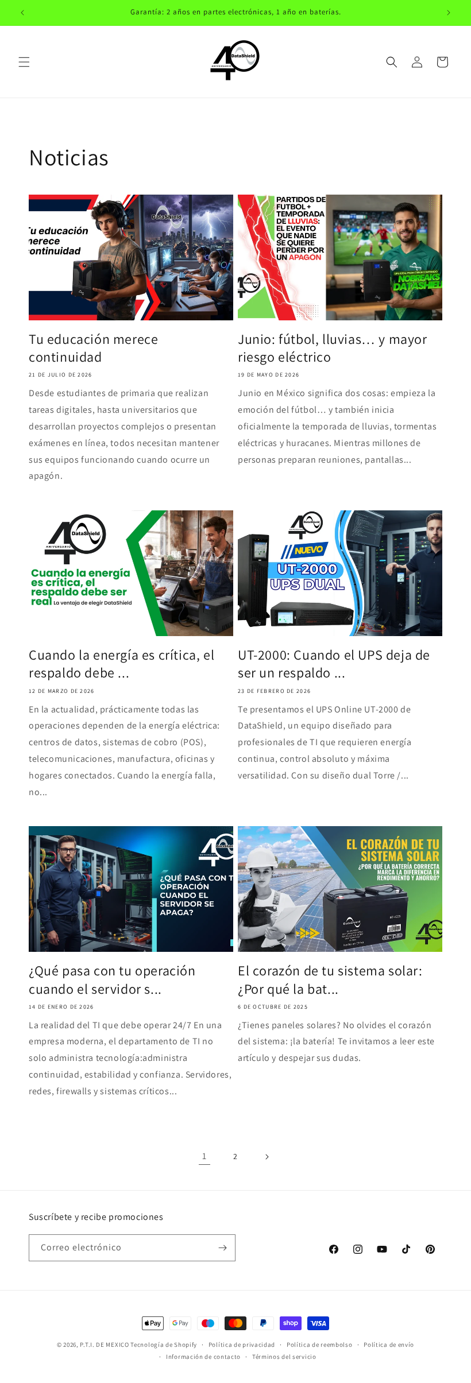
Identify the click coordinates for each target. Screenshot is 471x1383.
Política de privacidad (242, 1345)
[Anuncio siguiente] (448, 12)
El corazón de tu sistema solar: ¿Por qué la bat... (330, 979)
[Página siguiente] (266, 1156)
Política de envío (389, 1345)
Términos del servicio (284, 1357)
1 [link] (204, 1156)
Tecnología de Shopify (163, 1345)
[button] (24, 62)
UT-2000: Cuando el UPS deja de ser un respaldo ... (334, 663)
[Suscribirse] (222, 1247)
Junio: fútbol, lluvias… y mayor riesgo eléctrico (332, 348)
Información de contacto (203, 1357)
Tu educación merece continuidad (93, 348)
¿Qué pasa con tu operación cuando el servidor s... (112, 979)
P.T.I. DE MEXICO (104, 1345)
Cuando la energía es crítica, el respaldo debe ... (121, 663)
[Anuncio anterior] (22, 12)
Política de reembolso (320, 1345)
